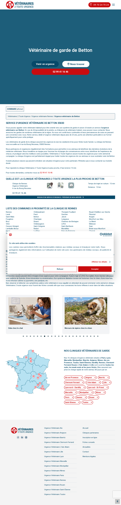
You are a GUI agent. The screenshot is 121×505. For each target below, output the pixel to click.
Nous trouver (77, 64)
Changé (92, 231)
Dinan (8, 231)
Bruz (7, 221)
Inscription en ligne (90, 437)
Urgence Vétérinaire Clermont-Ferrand (59, 442)
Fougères (9, 219)
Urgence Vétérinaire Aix (53, 428)
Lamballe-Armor (12, 229)
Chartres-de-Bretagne (69, 221)
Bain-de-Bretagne (68, 231)
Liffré (63, 224)
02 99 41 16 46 (60, 72)
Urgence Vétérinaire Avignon (55, 433)
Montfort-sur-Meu (96, 219)
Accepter (95, 269)
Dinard (36, 221)
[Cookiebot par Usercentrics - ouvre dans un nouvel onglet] (101, 234)
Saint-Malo (10, 217)
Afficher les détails (99, 262)
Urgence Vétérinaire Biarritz (54, 437)
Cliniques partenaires (91, 433)
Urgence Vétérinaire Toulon (54, 494)
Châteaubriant (39, 212)
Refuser (60, 269)
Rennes (9, 212)
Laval (8, 214)
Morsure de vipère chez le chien (78, 328)
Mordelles (65, 229)
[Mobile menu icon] (113, 4)
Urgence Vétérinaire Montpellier (56, 466)
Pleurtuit (92, 214)
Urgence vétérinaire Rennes (42, 116)
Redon (36, 229)
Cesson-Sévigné (12, 226)
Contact (86, 452)
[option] (32, 313)
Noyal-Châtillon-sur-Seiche (99, 212)
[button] (4, 313)
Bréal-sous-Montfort (97, 229)
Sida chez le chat (15, 328)
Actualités (86, 447)
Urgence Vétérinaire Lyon (54, 456)
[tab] (23, 336)
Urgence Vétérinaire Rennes (55, 480)
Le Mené (92, 221)
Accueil (85, 428)
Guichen (64, 214)
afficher (19, 109)
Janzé (63, 217)
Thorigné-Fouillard (68, 212)
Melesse (92, 224)
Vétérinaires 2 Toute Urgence (19, 116)
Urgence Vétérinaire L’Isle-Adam (56, 447)
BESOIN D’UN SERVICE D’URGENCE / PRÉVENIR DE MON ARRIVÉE (59, 197)
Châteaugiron (39, 224)
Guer (91, 226)
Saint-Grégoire (39, 226)
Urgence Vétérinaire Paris (54, 475)
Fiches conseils (89, 442)
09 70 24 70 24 (101, 4)
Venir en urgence (45, 64)
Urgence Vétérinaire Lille (53, 452)
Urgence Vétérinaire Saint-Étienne (57, 490)
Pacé (36, 214)
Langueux (65, 219)
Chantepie (37, 219)
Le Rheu (37, 231)
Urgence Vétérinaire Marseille (55, 461)
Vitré (8, 224)
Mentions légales (89, 456)
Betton (36, 217)
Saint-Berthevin (67, 226)
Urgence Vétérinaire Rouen (54, 485)
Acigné (91, 217)
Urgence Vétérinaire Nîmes (54, 471)
